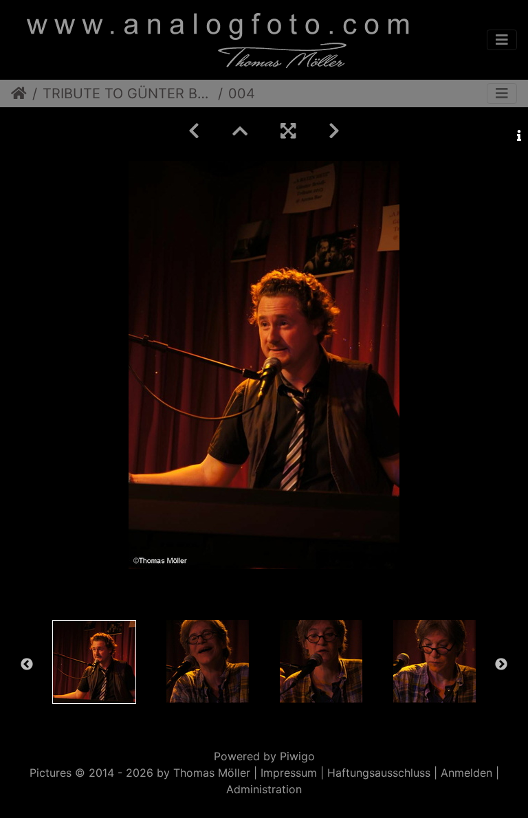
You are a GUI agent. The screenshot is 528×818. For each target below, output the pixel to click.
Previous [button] (27, 665)
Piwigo (297, 756)
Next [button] (501, 665)
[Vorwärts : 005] (334, 131)
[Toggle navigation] (502, 40)
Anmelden (466, 773)
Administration (264, 789)
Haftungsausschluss (378, 773)
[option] (94, 662)
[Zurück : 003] (194, 131)
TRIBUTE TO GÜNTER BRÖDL (127, 93)
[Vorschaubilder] (240, 131)
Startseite (19, 93)
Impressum (289, 773)
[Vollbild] (288, 131)
